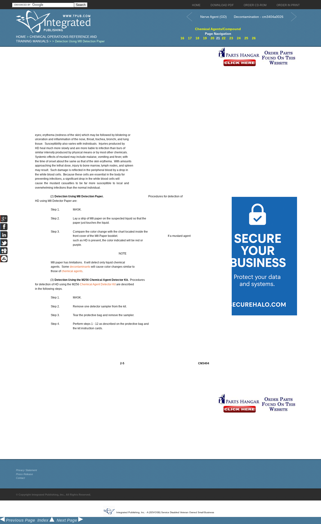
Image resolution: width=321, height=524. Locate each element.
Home (21, 37)
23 (231, 38)
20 (212, 38)
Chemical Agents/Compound (218, 29)
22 (224, 38)
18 (197, 38)
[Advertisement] (116, 80)
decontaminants (80, 266)
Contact (20, 477)
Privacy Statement (26, 470)
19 (205, 38)
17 (190, 38)
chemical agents (72, 271)
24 (239, 38)
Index (43, 520)
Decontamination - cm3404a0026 (258, 17)
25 (246, 38)
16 (182, 38)
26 (254, 38)
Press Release (24, 474)
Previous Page (20, 520)
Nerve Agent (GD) (213, 17)
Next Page (67, 520)
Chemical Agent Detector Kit (98, 284)
